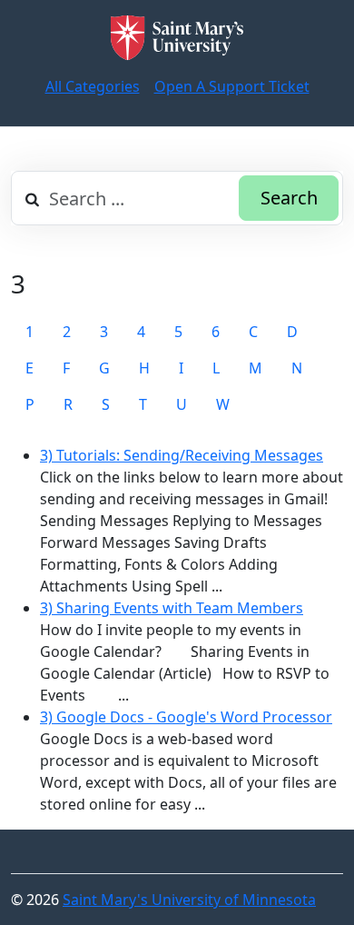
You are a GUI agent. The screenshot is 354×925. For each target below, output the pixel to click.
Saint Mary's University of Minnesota (189, 900)
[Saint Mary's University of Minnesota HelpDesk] (177, 38)
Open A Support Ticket (232, 86)
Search (289, 197)
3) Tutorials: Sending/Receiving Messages (181, 455)
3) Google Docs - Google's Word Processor (186, 717)
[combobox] (177, 198)
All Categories (92, 86)
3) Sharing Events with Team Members (171, 608)
